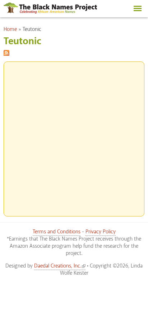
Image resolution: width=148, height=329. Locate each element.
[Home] (50, 12)
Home (10, 29)
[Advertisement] (74, 136)
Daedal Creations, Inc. (57, 266)
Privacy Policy (100, 232)
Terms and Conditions (56, 232)
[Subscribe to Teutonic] (6, 52)
